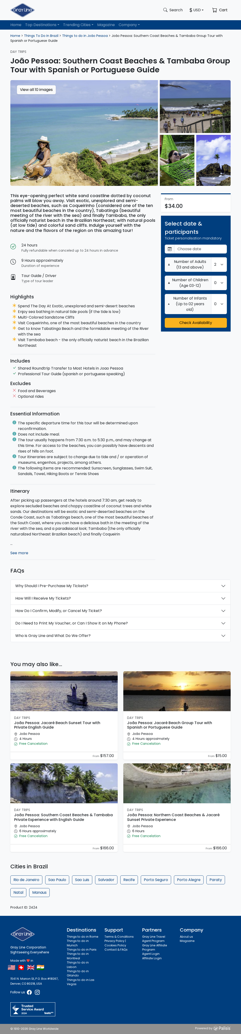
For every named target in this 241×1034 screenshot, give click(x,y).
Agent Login (151, 954)
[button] (64, 743)
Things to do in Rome (82, 937)
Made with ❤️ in (21, 961)
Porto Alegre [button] (189, 879)
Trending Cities (77, 24)
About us (186, 937)
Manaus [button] (39, 892)
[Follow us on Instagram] (37, 992)
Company (128, 24)
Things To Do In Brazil (41, 35)
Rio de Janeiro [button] (26, 879)
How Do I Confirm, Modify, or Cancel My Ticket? (58, 610)
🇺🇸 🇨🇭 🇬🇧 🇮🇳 (26, 967)
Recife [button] (129, 879)
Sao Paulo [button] (57, 879)
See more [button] (19, 553)
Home (15, 24)
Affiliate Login (152, 958)
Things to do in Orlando (78, 973)
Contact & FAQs (116, 950)
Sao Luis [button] (82, 879)
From (96, 756)
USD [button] (197, 10)
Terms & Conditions (119, 937)
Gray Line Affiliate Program (154, 947)
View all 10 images (36, 89)
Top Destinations (40, 24)
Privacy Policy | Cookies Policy (115, 943)
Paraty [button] (215, 879)
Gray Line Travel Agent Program (153, 939)
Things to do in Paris (81, 950)
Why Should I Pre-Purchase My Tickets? (51, 586)
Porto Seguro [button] (156, 879)
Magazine (106, 24)
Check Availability (195, 322)
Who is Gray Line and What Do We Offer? (53, 635)
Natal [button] (18, 892)
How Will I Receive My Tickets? (43, 598)
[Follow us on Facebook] (30, 992)
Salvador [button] (106, 879)
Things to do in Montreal (78, 956)
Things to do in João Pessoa (85, 35)
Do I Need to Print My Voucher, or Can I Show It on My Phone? (71, 623)
